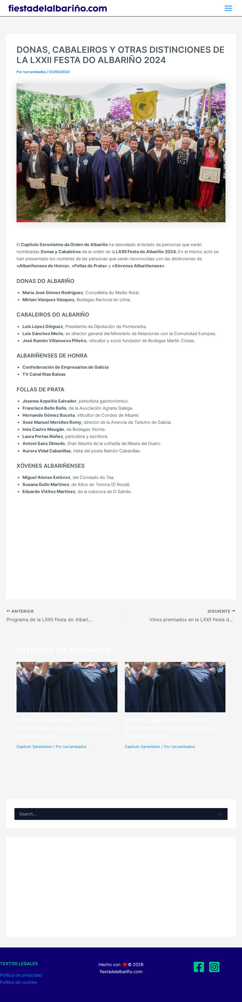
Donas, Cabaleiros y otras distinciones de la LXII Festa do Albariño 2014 (172, 728)
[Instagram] (214, 967)
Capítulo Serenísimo (34, 746)
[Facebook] (199, 967)
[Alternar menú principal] (228, 8)
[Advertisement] (121, 541)
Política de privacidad (21, 975)
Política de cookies (18, 982)
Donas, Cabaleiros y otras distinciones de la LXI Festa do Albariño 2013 (63, 728)
